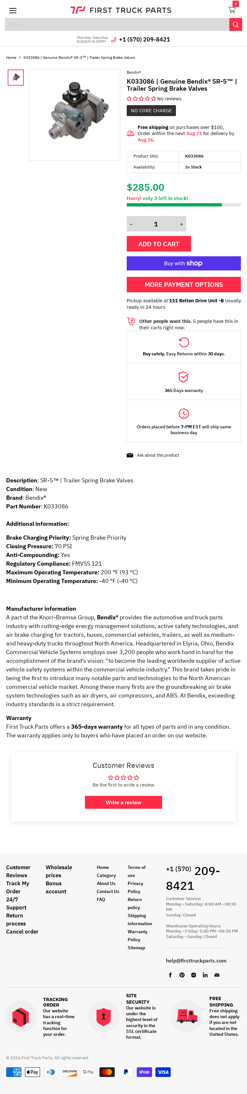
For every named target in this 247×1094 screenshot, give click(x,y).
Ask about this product (158, 455)
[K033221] (74, 159)
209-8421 (193, 878)
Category (106, 875)
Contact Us (108, 891)
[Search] (235, 24)
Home (11, 57)
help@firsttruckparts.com (196, 960)
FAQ (101, 899)
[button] (142, 99)
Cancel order (22, 931)
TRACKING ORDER (55, 1002)
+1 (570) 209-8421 (144, 39)
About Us (106, 883)
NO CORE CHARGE (151, 110)
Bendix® (134, 72)
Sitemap (136, 948)
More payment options (184, 284)
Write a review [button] (123, 802)
